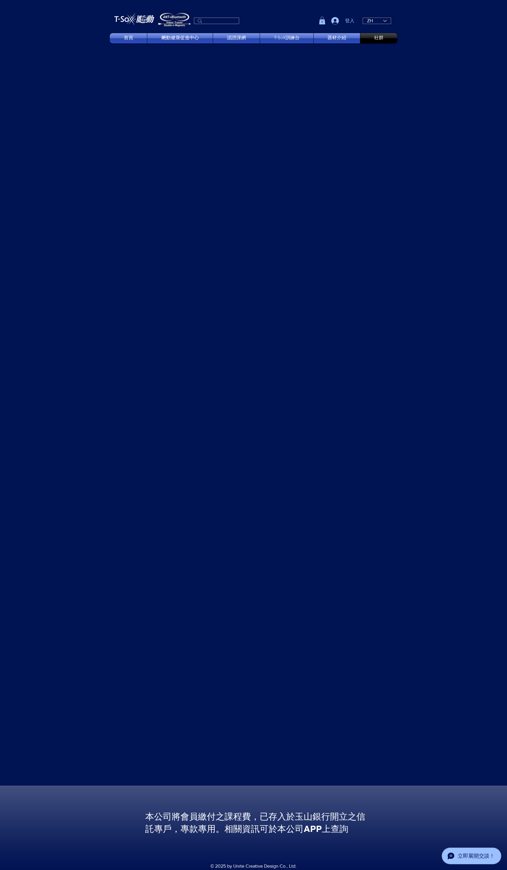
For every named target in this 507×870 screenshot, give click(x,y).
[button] (322, 20)
